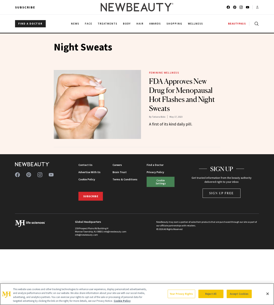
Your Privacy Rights (181, 294)
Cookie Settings (161, 182)
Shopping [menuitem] (174, 23)
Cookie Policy (86, 179)
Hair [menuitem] (140, 23)
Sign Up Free (221, 193)
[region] (137, 294)
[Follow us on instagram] (241, 7)
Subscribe (25, 7)
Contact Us (85, 165)
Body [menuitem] (127, 23)
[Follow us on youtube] (247, 7)
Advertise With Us (89, 172)
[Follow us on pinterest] (234, 7)
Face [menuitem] (88, 23)
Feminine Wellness (164, 72)
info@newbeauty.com (86, 234)
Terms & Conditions (125, 179)
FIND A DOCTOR (30, 23)
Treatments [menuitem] (107, 23)
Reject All (210, 294)
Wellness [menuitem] (195, 23)
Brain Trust (120, 172)
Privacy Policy (155, 172)
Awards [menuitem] (155, 23)
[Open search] (256, 24)
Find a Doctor (155, 165)
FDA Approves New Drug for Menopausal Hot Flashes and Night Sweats (182, 95)
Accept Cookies (239, 294)
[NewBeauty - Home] (137, 7)
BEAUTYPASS (237, 23)
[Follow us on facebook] (228, 7)
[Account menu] (257, 7)
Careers (117, 165)
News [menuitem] (75, 23)
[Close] (267, 293)
